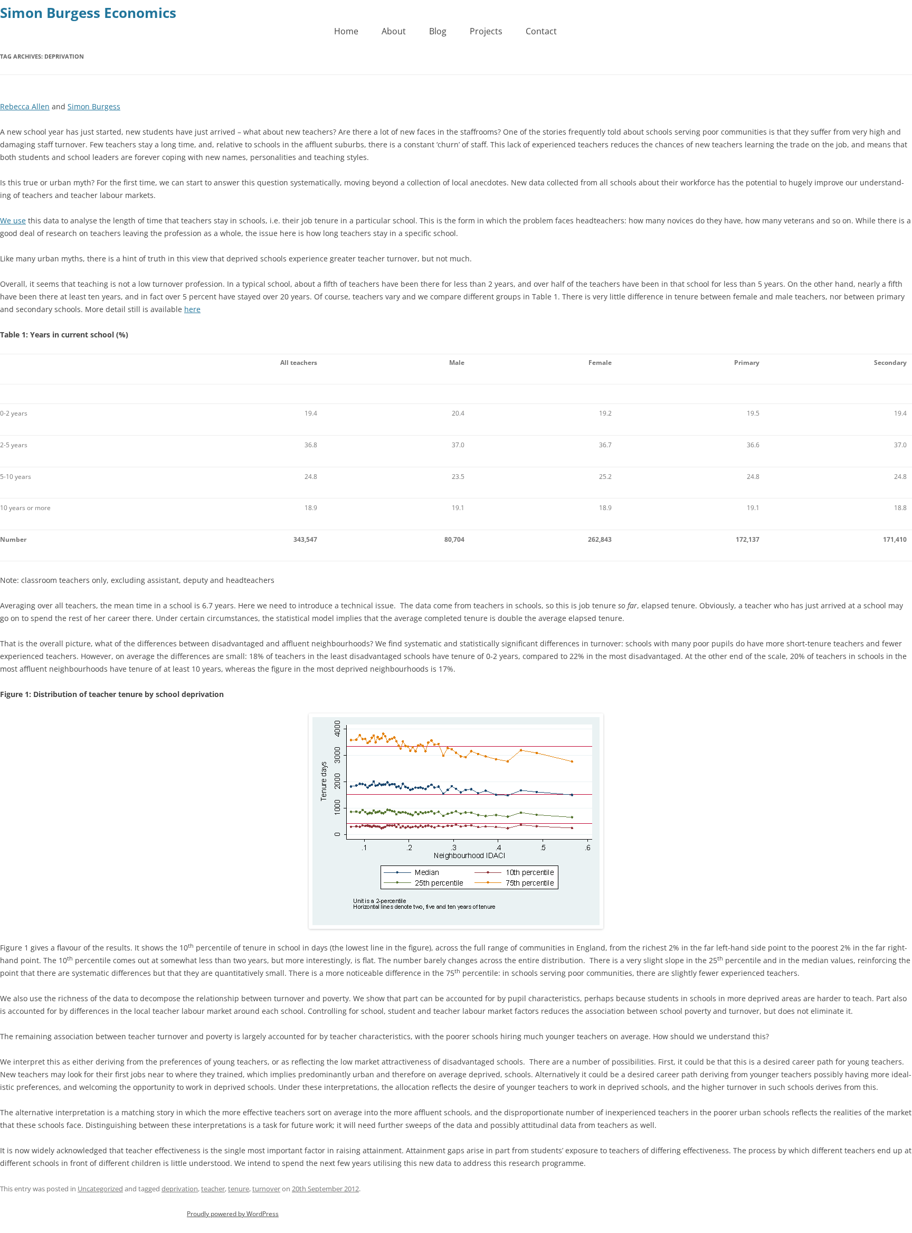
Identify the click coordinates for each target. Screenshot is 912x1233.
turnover (266, 1188)
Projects (486, 31)
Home (346, 31)
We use (13, 220)
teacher (213, 1188)
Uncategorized (100, 1188)
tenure (238, 1188)
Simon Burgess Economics (88, 12)
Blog (437, 31)
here (192, 309)
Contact (541, 31)
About (394, 31)
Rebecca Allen (25, 106)
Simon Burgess (94, 106)
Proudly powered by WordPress (233, 1213)
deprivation (180, 1188)
